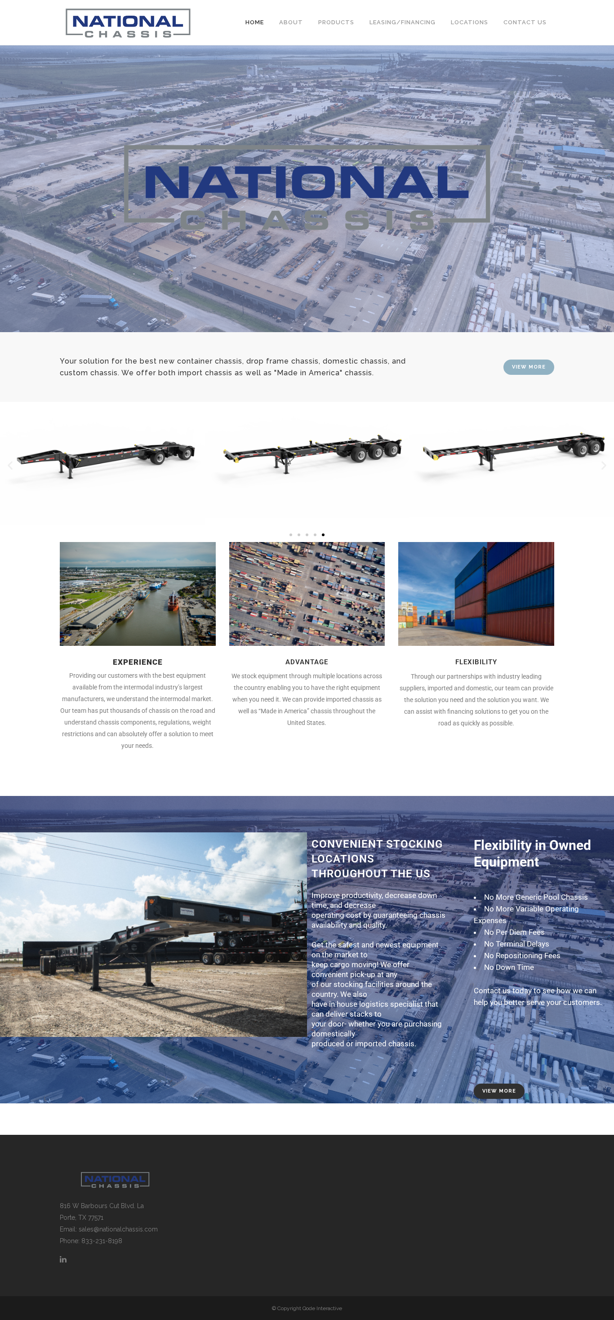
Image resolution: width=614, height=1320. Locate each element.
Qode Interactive (322, 1308)
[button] (10, 465)
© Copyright (287, 1308)
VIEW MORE (529, 367)
